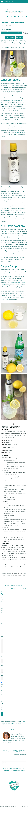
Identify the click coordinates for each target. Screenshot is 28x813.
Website (1, 675)
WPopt (21, 808)
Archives (9, 573)
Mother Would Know (14, 10)
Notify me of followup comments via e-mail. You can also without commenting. (1, 697)
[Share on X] (11, 33)
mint (9, 575)
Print (15, 424)
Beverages (14, 573)
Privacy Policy (8, 808)
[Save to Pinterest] (18, 33)
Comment (1, 637)
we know (3, 210)
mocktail (13, 575)
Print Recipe (19, 37)
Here (5, 231)
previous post (4, 299)
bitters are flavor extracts (12, 85)
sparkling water (20, 575)
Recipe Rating (1, 622)
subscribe (3, 705)
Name (1, 657)
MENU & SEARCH (10, 2)
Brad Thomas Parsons (12, 100)
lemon (5, 575)
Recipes (20, 573)
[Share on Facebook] (4, 33)
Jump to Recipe (9, 37)
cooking (17, 132)
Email (1, 666)
